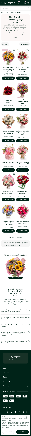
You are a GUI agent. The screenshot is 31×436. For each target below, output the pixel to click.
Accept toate (22, 431)
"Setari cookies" (11, 425)
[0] (18, 3)
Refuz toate (8, 431)
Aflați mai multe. (6, 420)
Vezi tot (15, 37)
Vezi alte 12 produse (15, 237)
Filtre (6, 44)
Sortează (26, 44)
